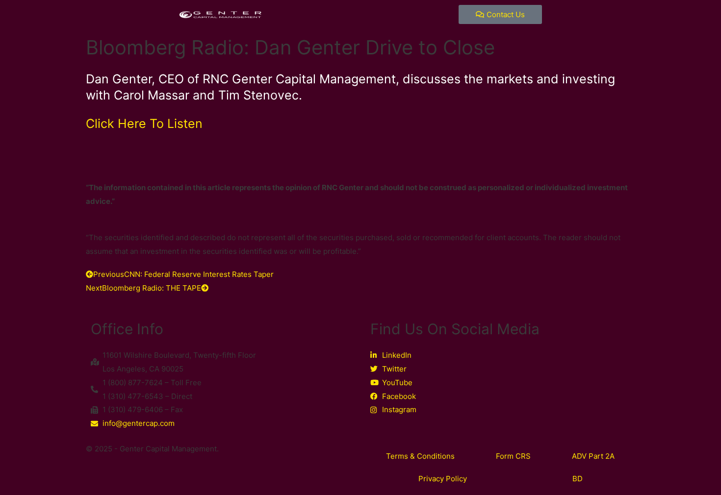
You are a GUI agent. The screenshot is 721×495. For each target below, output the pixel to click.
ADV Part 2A (593, 456)
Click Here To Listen (144, 123)
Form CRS (513, 456)
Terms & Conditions (420, 456)
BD (577, 478)
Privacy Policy (442, 478)
